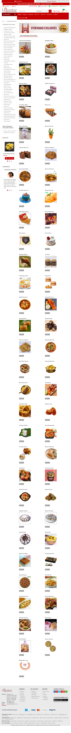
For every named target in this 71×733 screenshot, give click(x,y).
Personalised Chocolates (9, 109)
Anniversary (30, 14)
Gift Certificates (44, 723)
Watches (37, 723)
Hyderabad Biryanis (8, 76)
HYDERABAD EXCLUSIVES (9, 24)
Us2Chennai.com (39, 714)
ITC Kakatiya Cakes (8, 64)
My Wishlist (34, 693)
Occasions (55, 14)
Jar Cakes (6, 62)
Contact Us (22, 699)
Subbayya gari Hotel (8, 31)
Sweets (20, 723)
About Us (22, 691)
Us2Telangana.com (22, 714)
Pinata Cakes (7, 57)
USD (15, 6)
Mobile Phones (32, 723)
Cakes (12, 723)
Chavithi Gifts (13, 721)
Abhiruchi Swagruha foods (9, 46)
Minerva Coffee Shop (8, 92)
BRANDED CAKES (8, 29)
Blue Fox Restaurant (8, 49)
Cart (62, 11)
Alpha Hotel (6, 94)
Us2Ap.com (15, 714)
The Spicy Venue (7, 91)
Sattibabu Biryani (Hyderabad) (10, 61)
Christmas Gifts (40, 721)
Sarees (49, 723)
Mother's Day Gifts (58, 717)
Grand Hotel (6, 82)
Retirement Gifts (50, 717)
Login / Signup (34, 6)
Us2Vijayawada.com (62, 714)
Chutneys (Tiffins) (7, 87)
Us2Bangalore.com (31, 714)
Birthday (19, 14)
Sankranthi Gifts (48, 721)
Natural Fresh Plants (8, 42)
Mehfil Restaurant (8, 67)
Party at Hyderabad (8, 56)
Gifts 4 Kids (49, 14)
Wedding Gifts (20, 717)
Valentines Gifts (35, 717)
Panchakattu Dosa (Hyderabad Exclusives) (13, 69)
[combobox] (42, 11)
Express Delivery (21, 17)
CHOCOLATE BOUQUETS (9, 27)
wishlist (66, 11)
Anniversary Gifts (27, 717)
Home (3, 21)
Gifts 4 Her (43, 14)
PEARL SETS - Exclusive (9, 132)
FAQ (44, 693)
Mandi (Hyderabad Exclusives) (10, 116)
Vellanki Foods (7, 86)
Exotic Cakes (6, 59)
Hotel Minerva (7, 112)
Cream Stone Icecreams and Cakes (11, 96)
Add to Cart (10, 158)
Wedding (25, 14)
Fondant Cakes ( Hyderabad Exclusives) (12, 51)
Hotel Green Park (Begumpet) (10, 97)
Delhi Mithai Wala (7, 84)
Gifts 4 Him (37, 14)
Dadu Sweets (7, 119)
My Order (34, 691)
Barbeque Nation (7, 34)
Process (45, 694)
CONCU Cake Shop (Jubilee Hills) (11, 36)
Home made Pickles (8, 47)
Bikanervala (6, 39)
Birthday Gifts (13, 717)
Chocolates (25, 723)
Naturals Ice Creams (8, 52)
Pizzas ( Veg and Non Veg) (9, 130)
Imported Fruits (7, 99)
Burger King (6, 66)
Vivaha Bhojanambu (8, 89)
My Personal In (35, 698)
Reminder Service (36, 696)
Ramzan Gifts (33, 721)
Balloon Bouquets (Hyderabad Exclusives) (13, 41)
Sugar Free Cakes (8, 102)
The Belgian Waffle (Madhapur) (10, 37)
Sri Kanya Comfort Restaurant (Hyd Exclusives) (14, 117)
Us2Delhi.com (47, 714)
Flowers (16, 723)
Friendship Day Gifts (9, 719)
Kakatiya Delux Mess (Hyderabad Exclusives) (14, 114)
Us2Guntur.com (54, 714)
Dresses (53, 723)
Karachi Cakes (7, 104)
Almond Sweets (7, 72)
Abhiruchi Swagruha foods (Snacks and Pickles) (14, 74)
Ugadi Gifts (54, 721)
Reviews (22, 693)
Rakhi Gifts (60, 721)
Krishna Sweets (7, 71)
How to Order (46, 691)
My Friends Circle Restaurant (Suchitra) (12, 81)
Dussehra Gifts (21, 721)
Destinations (23, 697)
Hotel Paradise (7, 121)
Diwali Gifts (27, 721)
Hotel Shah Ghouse (8, 77)
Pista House (6, 106)
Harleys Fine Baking (8, 107)
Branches (4, 705)
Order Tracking (44, 6)
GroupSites (6, 6)
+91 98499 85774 (54, 6)
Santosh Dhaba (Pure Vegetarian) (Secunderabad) (15, 79)
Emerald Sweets (7, 111)
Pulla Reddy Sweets (8, 54)
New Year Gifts (43, 717)
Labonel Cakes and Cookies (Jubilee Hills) (13, 44)
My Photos (34, 694)
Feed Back (22, 701)
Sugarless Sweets (8, 101)
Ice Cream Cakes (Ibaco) (9, 32)
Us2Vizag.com (5, 715)
